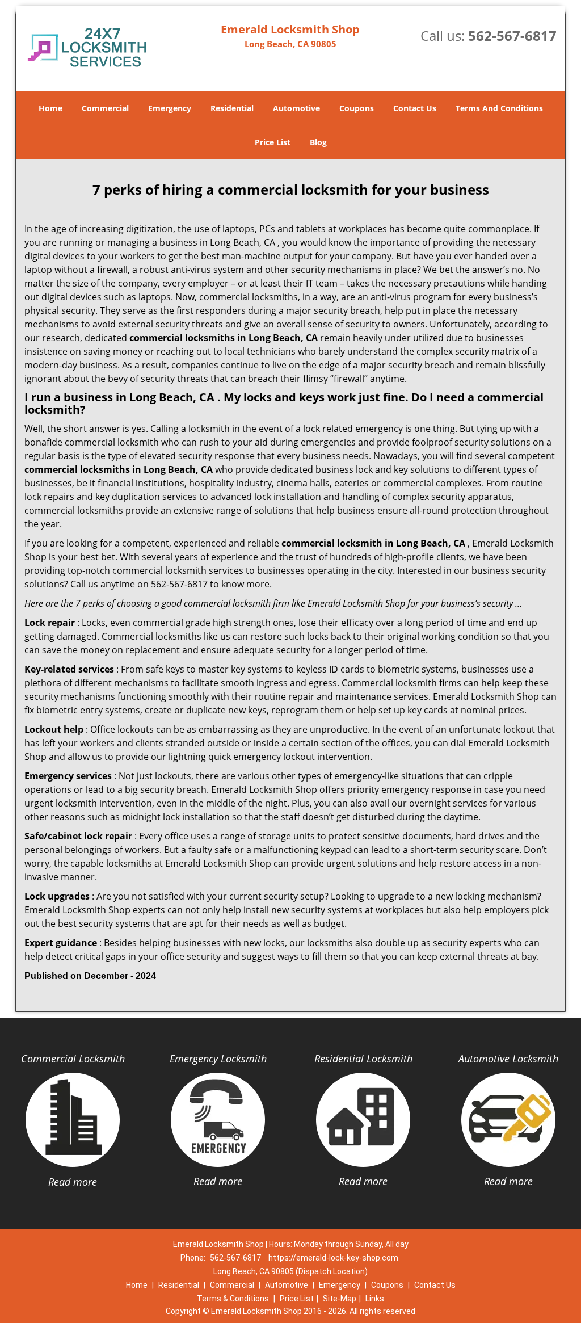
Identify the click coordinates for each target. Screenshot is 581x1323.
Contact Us (414, 108)
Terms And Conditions (499, 108)
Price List (272, 142)
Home (50, 108)
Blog (318, 142)
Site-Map (339, 1298)
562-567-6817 (512, 35)
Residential (232, 108)
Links (374, 1298)
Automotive (296, 108)
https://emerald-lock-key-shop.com (333, 1257)
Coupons (356, 108)
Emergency (169, 108)
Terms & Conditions (233, 1298)
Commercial (105, 108)
